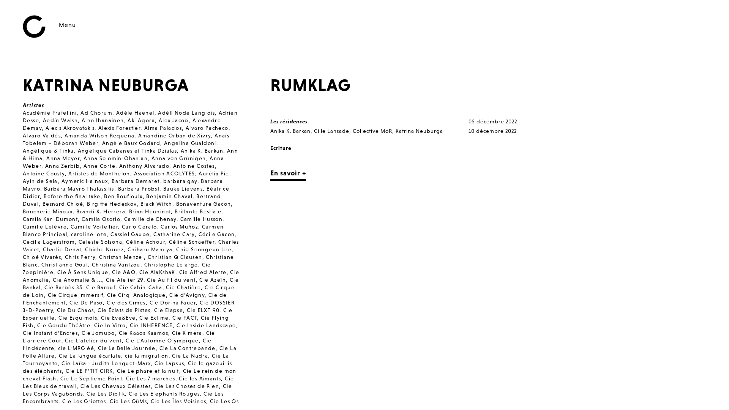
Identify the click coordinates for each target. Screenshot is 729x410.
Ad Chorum (96, 113)
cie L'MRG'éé (76, 348)
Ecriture (280, 148)
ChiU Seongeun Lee (204, 249)
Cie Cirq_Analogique (136, 295)
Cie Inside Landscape (206, 325)
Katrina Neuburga (419, 131)
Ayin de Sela (40, 181)
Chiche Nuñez (104, 249)
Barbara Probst (139, 189)
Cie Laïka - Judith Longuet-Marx (106, 363)
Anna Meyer (63, 158)
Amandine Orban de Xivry (174, 135)
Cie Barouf (100, 287)
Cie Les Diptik (106, 394)
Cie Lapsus (169, 363)
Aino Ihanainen (103, 120)
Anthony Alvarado (144, 166)
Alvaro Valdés (42, 135)
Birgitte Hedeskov (112, 204)
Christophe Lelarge (171, 265)
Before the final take (72, 196)
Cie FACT (184, 318)
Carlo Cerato (139, 227)
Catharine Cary (174, 234)
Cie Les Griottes (84, 401)
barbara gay (180, 181)
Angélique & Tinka (48, 151)
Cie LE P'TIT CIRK (89, 371)
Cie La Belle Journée (127, 348)
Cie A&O (124, 272)
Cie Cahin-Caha (141, 287)
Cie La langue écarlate (90, 356)
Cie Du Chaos (75, 310)
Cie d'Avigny (187, 295)
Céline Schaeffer (192, 242)
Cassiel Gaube (130, 234)
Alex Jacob (174, 120)
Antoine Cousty (44, 173)
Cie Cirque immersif (76, 295)
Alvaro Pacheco (207, 128)
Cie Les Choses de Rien (187, 386)
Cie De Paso (86, 303)
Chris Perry (80, 257)
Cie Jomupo (98, 333)
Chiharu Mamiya (150, 249)
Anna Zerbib (62, 166)
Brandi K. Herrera (100, 211)
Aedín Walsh (60, 120)
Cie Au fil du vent (171, 280)
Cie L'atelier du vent (93, 340)
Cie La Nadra (190, 356)
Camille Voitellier (94, 227)
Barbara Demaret (135, 181)
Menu (67, 24)
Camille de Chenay (150, 219)
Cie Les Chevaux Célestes (115, 386)
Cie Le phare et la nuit (148, 371)
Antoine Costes (194, 166)
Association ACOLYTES (164, 173)
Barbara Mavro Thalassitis (79, 189)
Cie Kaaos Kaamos (143, 333)
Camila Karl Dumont (50, 219)
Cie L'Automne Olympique (162, 340)
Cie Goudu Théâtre (63, 325)
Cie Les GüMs (128, 401)
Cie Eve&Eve (118, 318)
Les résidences (289, 121)
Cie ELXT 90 (203, 310)
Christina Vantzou (116, 265)
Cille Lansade (331, 131)
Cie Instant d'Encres (50, 333)
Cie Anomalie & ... (77, 280)
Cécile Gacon (217, 234)
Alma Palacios (163, 128)
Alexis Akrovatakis (70, 128)
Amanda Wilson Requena (99, 135)
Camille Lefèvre (45, 227)
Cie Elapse (168, 310)
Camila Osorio (101, 219)
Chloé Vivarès (42, 257)
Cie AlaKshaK (157, 272)
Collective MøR (372, 131)
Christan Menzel (121, 257)
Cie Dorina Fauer (173, 303)
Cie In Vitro (110, 325)
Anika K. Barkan (202, 151)
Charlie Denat (62, 249)
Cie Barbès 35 (63, 287)
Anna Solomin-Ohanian (116, 158)
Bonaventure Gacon (203, 204)
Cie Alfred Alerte (203, 272)
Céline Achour (145, 242)
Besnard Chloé (63, 204)
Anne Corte (99, 166)
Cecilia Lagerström (49, 242)
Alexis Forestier (119, 128)
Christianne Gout (64, 265)
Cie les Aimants (200, 378)
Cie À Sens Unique (83, 272)
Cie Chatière (183, 287)
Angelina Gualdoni (190, 143)
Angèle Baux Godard (131, 143)
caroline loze (89, 234)
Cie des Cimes (126, 303)
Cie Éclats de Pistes (124, 310)
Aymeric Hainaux (85, 181)
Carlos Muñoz (179, 227)
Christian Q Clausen (175, 257)
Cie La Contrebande (187, 348)
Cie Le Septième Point (91, 378)
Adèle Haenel (135, 113)
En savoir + (288, 173)
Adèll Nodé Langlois (186, 113)
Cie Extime (154, 318)
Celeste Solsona (100, 242)
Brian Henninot (150, 211)
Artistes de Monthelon (99, 173)
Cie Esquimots (77, 318)
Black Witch (156, 204)
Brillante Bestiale (198, 211)
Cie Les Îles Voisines (178, 401)
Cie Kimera (187, 333)
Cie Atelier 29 (125, 280)
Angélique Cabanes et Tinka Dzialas (127, 151)
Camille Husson (201, 219)
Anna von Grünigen (178, 158)
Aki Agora (141, 120)
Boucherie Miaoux (48, 211)
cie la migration (146, 356)
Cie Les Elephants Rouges (164, 394)
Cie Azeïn (212, 280)
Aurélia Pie (214, 173)
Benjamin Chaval (169, 196)
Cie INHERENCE (151, 325)
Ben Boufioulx (123, 196)
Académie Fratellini (50, 113)
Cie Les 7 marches (150, 378)
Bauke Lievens (183, 189)
